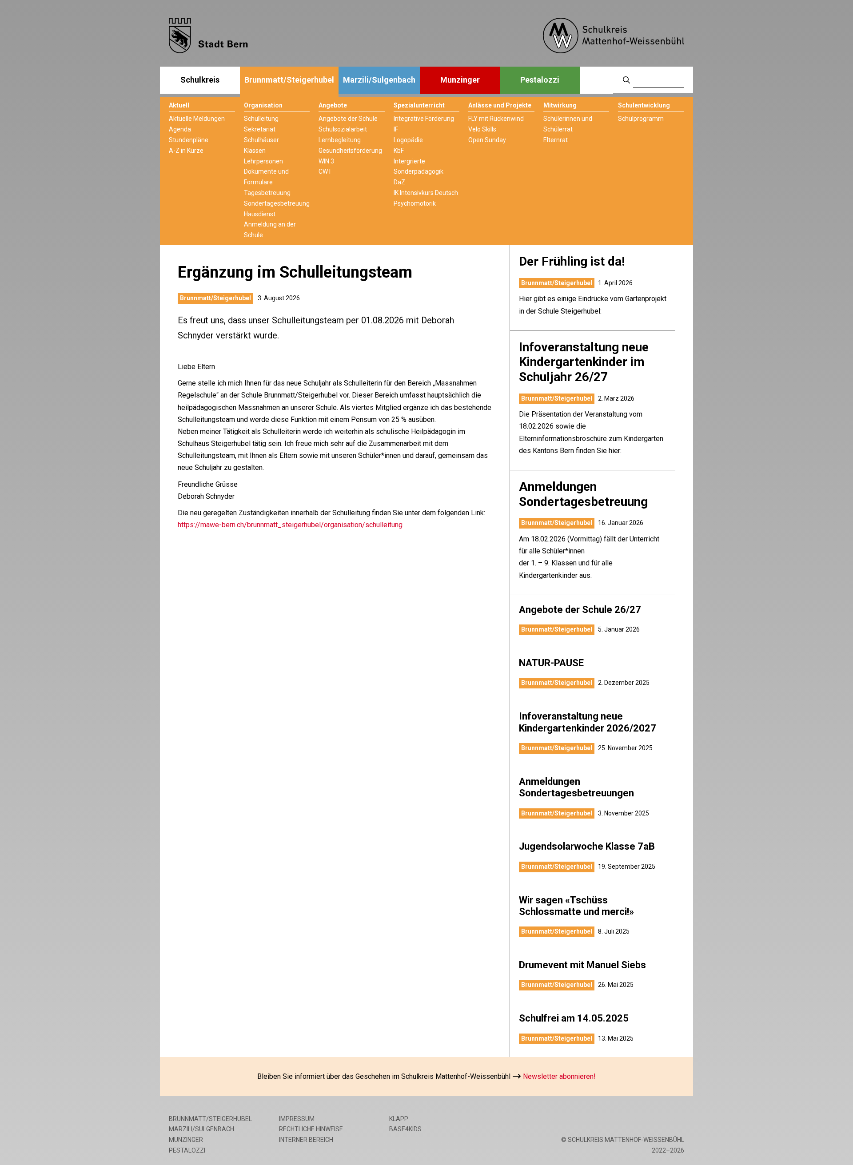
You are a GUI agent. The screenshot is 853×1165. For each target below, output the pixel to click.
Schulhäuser (261, 139)
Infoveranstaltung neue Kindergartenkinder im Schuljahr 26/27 (584, 362)
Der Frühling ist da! (572, 261)
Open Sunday (487, 139)
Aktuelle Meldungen (197, 118)
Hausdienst (259, 214)
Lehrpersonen (263, 161)
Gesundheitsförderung (350, 150)
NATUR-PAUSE (551, 662)
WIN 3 (326, 161)
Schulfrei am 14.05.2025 (574, 1018)
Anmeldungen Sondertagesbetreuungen (576, 787)
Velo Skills (482, 129)
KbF (399, 150)
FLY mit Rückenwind (496, 118)
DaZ (399, 182)
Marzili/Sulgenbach (379, 79)
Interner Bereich (306, 1139)
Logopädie (408, 139)
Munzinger (460, 79)
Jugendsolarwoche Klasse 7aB (587, 846)
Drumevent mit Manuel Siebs (582, 964)
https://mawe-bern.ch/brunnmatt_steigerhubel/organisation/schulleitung (290, 525)
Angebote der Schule (348, 118)
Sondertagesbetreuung (277, 203)
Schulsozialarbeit (343, 129)
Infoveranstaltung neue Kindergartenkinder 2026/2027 (587, 722)
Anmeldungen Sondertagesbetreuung (583, 494)
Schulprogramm (641, 118)
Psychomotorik (415, 203)
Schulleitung (261, 118)
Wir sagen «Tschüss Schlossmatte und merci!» (576, 906)
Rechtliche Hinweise (311, 1129)
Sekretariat (259, 129)
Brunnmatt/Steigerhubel (289, 79)
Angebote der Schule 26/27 (580, 609)
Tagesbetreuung (267, 192)
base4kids (405, 1129)
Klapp (398, 1118)
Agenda (180, 129)
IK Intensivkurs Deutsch (426, 192)
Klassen (255, 150)
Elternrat (555, 139)
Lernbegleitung (340, 139)
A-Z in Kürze (186, 150)
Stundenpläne (188, 139)
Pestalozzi (539, 79)
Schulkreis (199, 79)
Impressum (297, 1118)
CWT (325, 171)
